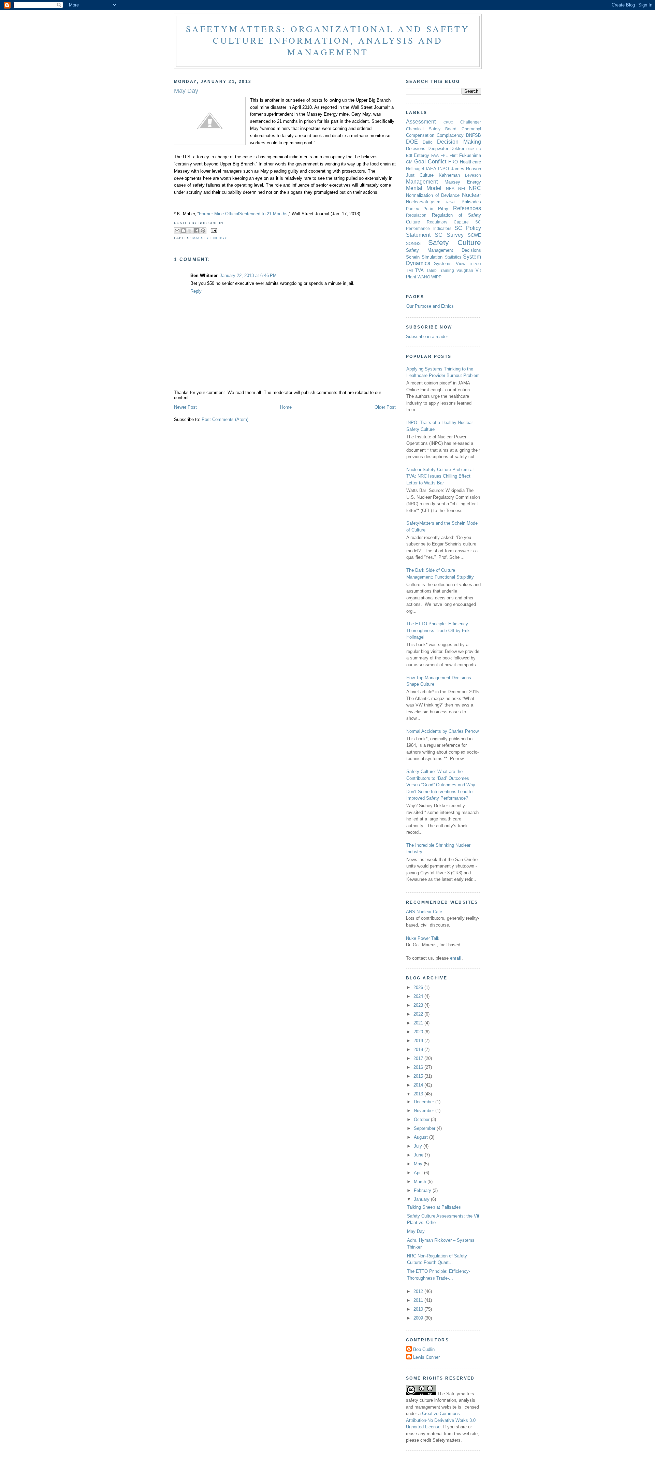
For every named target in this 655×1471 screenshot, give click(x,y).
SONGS (413, 243)
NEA (450, 188)
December (424, 1101)
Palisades (471, 201)
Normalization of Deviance (433, 195)
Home (286, 407)
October (422, 1119)
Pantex (412, 208)
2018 (418, 1049)
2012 (418, 1291)
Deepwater (437, 148)
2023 (418, 1005)
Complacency (450, 135)
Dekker (457, 148)
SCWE (474, 235)
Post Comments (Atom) (225, 419)
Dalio (428, 142)
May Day (416, 1231)
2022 (418, 1014)
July (418, 1146)
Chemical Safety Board (431, 129)
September (425, 1128)
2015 (418, 1076)
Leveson (473, 175)
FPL (444, 155)
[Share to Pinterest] (203, 230)
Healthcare (470, 161)
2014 (418, 1085)
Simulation (432, 257)
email (456, 958)
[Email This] (177, 230)
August (421, 1137)
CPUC (448, 122)
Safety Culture (454, 242)
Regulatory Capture (448, 222)
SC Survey (449, 235)
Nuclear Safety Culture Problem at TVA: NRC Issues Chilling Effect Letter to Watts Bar (440, 476)
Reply (196, 291)
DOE (412, 142)
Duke (470, 149)
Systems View (449, 263)
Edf (409, 155)
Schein (413, 257)
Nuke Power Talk (422, 938)
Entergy (421, 155)
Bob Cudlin (424, 1349)
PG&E (451, 202)
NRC (475, 188)
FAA (435, 155)
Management (422, 182)
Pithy (443, 208)
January (422, 1199)
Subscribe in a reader (427, 336)
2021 (418, 1022)
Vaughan (464, 270)
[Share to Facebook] (196, 230)
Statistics (453, 257)
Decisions (415, 148)
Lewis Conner (426, 1357)
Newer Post (185, 407)
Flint (453, 155)
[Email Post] (213, 230)
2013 (418, 1093)
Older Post (385, 407)
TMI (409, 270)
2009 (418, 1318)
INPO (443, 168)
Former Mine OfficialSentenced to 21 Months (243, 213)
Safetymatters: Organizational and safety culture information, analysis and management (328, 40)
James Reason (466, 168)
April (419, 1172)
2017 (418, 1058)
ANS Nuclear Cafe (424, 911)
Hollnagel (415, 168)
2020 (418, 1031)
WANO (424, 277)
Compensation (420, 135)
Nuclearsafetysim (423, 201)
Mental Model (423, 188)
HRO (453, 161)
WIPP (436, 277)
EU (478, 149)
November (424, 1110)
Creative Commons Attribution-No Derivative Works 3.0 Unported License (441, 1420)
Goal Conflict (430, 161)
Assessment (421, 122)
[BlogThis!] (183, 230)
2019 (418, 1040)
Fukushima (470, 155)
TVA (419, 270)
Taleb (431, 270)
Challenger (470, 122)
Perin (428, 208)
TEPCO (475, 264)
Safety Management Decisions (443, 250)
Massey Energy (209, 238)
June (419, 1154)
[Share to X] (190, 230)
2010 (418, 1309)
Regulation (416, 215)
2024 (418, 996)
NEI (461, 188)
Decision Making (459, 142)
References (467, 208)
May (419, 1163)
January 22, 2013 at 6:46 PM (248, 275)
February (423, 1190)
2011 (418, 1300)
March (420, 1181)
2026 (418, 987)
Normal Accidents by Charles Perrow (442, 731)
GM (409, 162)
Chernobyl (471, 129)
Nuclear (471, 195)
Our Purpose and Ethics (430, 306)
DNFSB (473, 135)
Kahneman (449, 175)
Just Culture (420, 175)
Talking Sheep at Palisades (434, 1207)
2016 (418, 1067)
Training (446, 270)
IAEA (431, 168)
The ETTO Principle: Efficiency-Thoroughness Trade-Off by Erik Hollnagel (438, 630)
